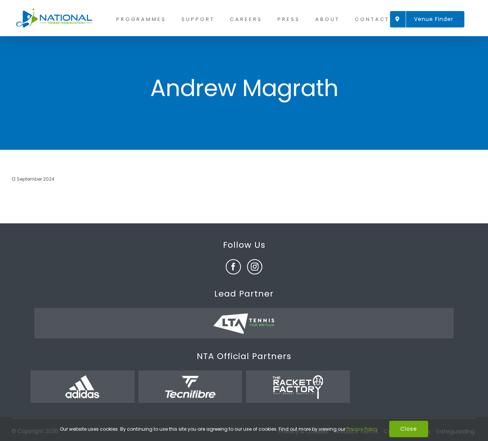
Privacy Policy (362, 429)
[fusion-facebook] (233, 266)
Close (408, 429)
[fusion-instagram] (254, 266)
